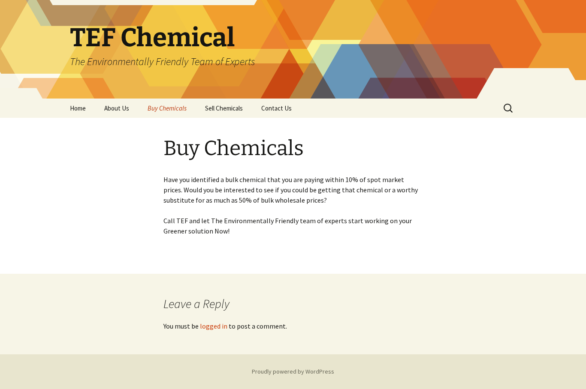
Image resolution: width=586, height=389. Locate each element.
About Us (116, 108)
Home (78, 108)
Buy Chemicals (167, 108)
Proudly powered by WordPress (293, 371)
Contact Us (276, 108)
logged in (213, 326)
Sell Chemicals (224, 108)
